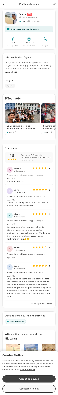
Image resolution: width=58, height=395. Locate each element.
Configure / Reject (29, 388)
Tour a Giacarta (17, 321)
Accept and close (29, 379)
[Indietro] (4, 4)
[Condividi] (54, 4)
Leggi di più (11, 72)
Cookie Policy (27, 369)
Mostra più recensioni (41, 303)
